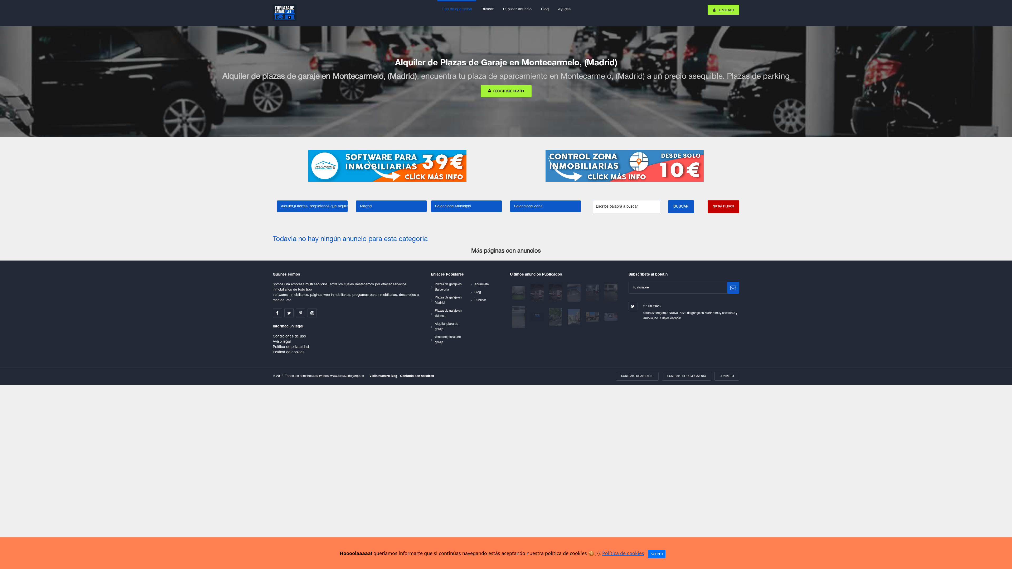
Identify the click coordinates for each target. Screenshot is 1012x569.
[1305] (537, 293)
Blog (545, 9)
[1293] (574, 316)
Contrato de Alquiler (637, 376)
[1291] (593, 316)
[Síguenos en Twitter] (289, 312)
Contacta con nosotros (417, 376)
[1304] (556, 293)
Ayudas (564, 9)
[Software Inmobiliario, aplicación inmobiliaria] (387, 166)
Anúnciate (481, 284)
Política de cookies (288, 352)
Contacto (727, 376)
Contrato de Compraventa (686, 376)
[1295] (556, 316)
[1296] (537, 316)
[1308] (519, 293)
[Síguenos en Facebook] (277, 312)
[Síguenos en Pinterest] (300, 312)
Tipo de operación (457, 9)
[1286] (611, 316)
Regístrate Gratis (508, 91)
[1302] (574, 293)
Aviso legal (282, 342)
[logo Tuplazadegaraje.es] (284, 12)
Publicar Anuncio (517, 9)
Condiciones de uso (289, 336)
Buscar (487, 9)
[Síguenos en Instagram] (312, 312)
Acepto (657, 554)
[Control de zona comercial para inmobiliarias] (624, 166)
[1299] (611, 293)
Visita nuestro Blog (383, 376)
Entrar (726, 10)
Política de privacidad (291, 347)
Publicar (480, 300)
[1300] (593, 293)
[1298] (519, 316)
